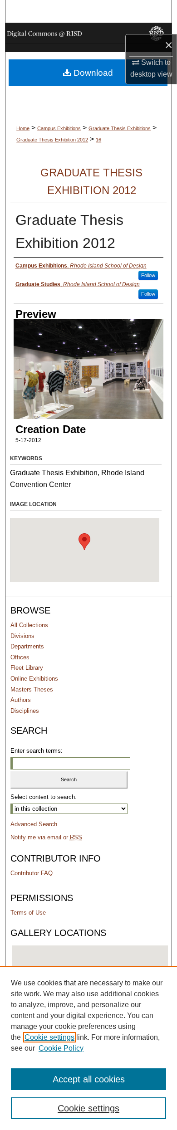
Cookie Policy (61, 1048)
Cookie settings (49, 1037)
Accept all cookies (89, 1079)
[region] (88, 1048)
